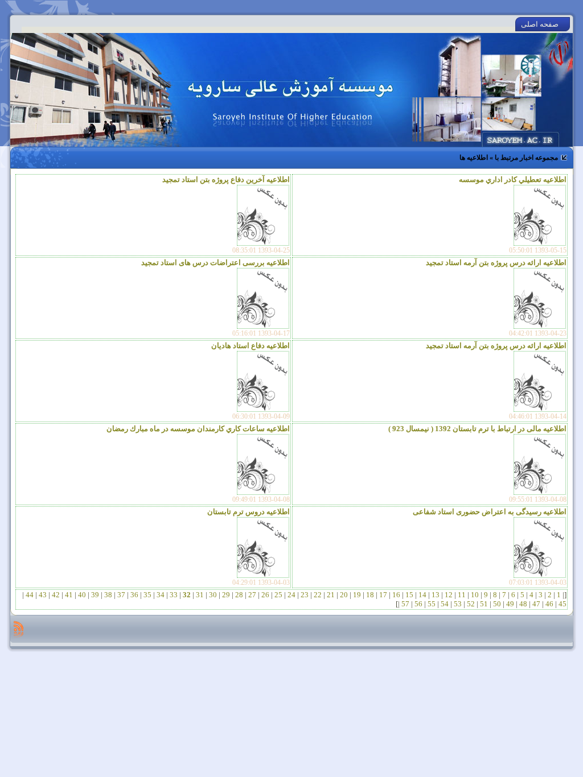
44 (29, 594)
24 (291, 594)
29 (226, 594)
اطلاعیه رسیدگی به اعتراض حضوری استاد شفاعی (489, 511)
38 (108, 594)
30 (213, 594)
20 (344, 594)
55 (431, 604)
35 (147, 594)
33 (173, 594)
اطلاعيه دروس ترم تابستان (248, 511)
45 (561, 604)
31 (200, 594)
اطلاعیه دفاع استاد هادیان (250, 345)
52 (471, 604)
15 (409, 594)
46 (549, 604)
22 (317, 594)
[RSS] (18, 629)
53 (457, 604)
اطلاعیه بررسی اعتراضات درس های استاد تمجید (215, 262)
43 (42, 594)
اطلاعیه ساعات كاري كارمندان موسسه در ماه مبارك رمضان (198, 428)
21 (330, 594)
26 (265, 594)
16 (396, 594)
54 (444, 604)
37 (121, 594)
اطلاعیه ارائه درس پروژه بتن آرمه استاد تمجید (496, 262)
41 (69, 594)
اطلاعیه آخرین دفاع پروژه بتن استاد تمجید (226, 179)
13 (435, 594)
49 (510, 604)
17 (383, 594)
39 (95, 594)
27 (252, 594)
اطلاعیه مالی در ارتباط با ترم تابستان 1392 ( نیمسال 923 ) (477, 428)
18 (370, 594)
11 (461, 594)
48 (523, 604)
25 (278, 594)
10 (475, 594)
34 (160, 594)
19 (357, 594)
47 (536, 604)
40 (82, 594)
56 (418, 604)
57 (405, 604)
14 (422, 594)
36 (134, 594)
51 (484, 604)
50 (497, 604)
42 (55, 594)
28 (239, 594)
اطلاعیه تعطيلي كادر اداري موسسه (512, 179)
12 (448, 594)
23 (304, 594)
